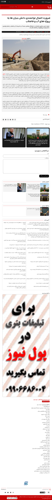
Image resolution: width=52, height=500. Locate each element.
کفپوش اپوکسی (46, 453)
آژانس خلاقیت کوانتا (11, 498)
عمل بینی (48, 443)
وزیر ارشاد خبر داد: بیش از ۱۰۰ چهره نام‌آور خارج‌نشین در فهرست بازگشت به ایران (15, 248)
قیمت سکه (47, 416)
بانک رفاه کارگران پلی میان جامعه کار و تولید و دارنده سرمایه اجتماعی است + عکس (16, 233)
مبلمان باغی (47, 432)
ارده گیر (48, 421)
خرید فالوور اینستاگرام (45, 442)
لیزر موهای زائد (47, 406)
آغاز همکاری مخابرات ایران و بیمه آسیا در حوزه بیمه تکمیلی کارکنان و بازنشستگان (15, 241)
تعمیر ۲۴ (48, 430)
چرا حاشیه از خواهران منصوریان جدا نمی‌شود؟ (17, 266)
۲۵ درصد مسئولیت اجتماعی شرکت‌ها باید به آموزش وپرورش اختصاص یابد (37, 279)
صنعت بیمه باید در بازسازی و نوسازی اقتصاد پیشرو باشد (37, 240)
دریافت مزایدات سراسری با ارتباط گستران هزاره (40, 408)
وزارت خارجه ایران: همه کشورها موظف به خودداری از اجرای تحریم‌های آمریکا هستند (34, 195)
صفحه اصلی (48, 34)
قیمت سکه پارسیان (46, 440)
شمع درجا (48, 409)
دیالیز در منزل (47, 463)
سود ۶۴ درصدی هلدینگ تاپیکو (42, 266)
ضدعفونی (48, 437)
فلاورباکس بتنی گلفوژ (45, 455)
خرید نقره (48, 418)
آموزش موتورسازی (46, 464)
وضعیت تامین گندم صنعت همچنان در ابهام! (17, 283)
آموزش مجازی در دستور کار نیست (42, 283)
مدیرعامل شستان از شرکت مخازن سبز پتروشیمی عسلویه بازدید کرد (15, 262)
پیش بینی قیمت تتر (46, 419)
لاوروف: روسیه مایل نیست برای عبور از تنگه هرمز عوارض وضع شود (15, 229)
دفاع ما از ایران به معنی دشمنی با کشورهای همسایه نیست (15, 278)
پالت (49, 461)
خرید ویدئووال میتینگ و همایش (43, 469)
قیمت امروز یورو (46, 450)
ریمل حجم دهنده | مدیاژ (45, 466)
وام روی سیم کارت (46, 422)
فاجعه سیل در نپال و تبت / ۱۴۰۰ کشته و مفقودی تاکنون (37, 248)
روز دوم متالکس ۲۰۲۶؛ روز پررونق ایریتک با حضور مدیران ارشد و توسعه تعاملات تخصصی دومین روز (15, 257)
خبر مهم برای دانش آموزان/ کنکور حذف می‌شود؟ (39, 261)
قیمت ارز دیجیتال (46, 429)
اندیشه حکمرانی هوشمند (44, 447)
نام (48, 153)
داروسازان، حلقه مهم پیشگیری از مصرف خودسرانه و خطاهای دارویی (16, 270)
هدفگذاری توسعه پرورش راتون (42, 274)
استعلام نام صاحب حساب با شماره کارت (42, 471)
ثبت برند (48, 434)
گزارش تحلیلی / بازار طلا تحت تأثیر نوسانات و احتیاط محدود (37, 245)
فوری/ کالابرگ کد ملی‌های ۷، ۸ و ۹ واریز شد (17, 245)
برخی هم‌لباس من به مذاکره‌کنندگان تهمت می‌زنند (39, 269)
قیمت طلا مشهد (46, 424)
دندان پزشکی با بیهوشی (45, 473)
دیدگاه (47, 158)
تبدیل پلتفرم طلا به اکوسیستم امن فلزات (41, 286)
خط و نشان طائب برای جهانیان (42, 257)
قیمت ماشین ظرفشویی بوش (44, 411)
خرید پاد (48, 426)
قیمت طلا (48, 413)
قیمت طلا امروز (47, 456)
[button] (9, 2)
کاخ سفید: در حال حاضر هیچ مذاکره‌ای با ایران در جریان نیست (38, 253)
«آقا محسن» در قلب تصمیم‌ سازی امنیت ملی (33, 209)
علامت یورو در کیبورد (45, 414)
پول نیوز (24, 39)
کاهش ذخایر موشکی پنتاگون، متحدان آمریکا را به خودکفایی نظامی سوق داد (16, 287)
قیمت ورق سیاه (46, 458)
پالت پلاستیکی (47, 460)
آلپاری (48, 451)
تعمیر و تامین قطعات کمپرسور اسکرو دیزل (41, 448)
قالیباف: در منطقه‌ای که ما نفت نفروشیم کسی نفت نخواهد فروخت (10, 185)
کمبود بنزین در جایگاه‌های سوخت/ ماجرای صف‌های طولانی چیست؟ (15, 274)
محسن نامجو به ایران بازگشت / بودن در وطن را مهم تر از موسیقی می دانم (15, 253)
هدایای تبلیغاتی (46, 445)
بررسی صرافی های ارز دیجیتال (44, 468)
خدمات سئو (39, 405)
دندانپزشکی (47, 427)
